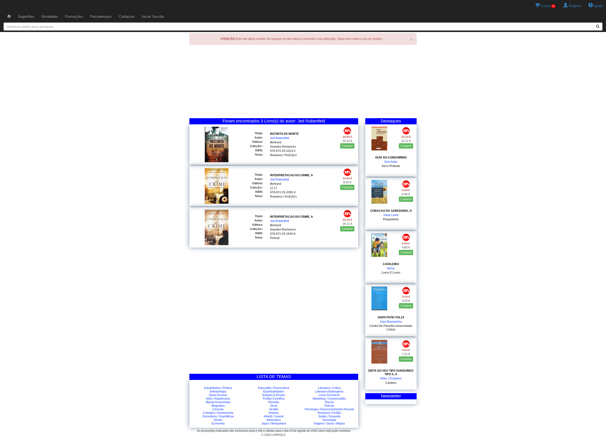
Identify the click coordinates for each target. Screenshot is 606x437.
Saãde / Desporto (329, 416)
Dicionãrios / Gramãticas (218, 416)
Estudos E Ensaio (273, 395)
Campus (390, 382)
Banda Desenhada (218, 402)
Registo (574, 6)
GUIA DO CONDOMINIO (391, 157)
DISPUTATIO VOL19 (391, 317)
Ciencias (218, 409)
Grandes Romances (283, 146)
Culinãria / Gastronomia (218, 412)
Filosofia (273, 402)
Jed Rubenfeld (279, 138)
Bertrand (275, 142)
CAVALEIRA (391, 264)
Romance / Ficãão (329, 412)
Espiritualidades (273, 391)
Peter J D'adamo (390, 378)
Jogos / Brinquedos (273, 423)
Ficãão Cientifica (274, 398)
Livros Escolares (329, 395)
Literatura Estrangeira (329, 391)
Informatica (274, 420)
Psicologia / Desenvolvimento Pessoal (329, 409)
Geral (273, 405)
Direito (218, 420)
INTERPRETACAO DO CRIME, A (291, 175)
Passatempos (101, 16)
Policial (275, 238)
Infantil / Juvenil (274, 416)
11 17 (273, 188)
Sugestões (26, 16)
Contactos (127, 16)
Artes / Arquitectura (218, 398)
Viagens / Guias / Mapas (329, 423)
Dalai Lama (390, 215)
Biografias (218, 405)
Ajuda (597, 6)
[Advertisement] (303, 83)
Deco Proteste (391, 166)
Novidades (49, 16)
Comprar (347, 146)
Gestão (273, 409)
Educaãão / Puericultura (273, 388)
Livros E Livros (390, 272)
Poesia (329, 402)
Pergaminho (391, 219)
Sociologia (329, 420)
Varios (391, 268)
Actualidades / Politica (218, 388)
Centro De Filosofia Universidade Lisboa (391, 327)
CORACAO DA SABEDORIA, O (391, 210)
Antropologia (218, 391)
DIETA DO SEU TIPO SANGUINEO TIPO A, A (390, 372)
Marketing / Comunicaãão (329, 398)
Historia (274, 412)
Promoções (74, 16)
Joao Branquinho (391, 321)
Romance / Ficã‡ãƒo (283, 155)
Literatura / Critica (329, 388)
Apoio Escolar (218, 395)
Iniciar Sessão (153, 16)
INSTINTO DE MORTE (284, 133)
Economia (218, 423)
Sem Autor (390, 161)
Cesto (547, 6)
